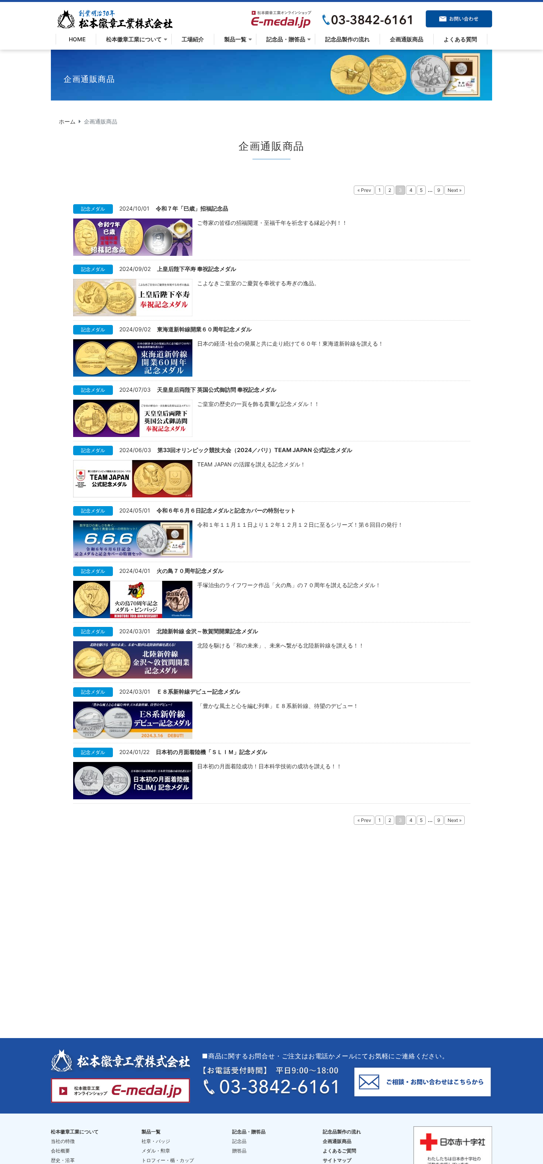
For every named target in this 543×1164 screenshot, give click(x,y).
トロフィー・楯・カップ (168, 1160)
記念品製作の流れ (347, 39)
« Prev (364, 190)
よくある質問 (460, 39)
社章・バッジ (156, 1141)
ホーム (67, 121)
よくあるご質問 (339, 1151)
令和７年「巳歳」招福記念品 (192, 208)
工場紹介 (193, 39)
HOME (76, 39)
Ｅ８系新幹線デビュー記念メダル (198, 691)
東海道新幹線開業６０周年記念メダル (204, 329)
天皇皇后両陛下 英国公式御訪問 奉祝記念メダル (216, 389)
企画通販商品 (406, 39)
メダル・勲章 (156, 1151)
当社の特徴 (63, 1141)
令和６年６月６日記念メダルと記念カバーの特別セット (226, 510)
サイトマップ (337, 1160)
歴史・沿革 (63, 1160)
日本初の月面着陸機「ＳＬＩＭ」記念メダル (211, 751)
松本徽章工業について (134, 39)
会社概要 (60, 1151)
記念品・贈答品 (285, 39)
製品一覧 (235, 39)
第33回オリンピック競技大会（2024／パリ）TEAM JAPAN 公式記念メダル (254, 450)
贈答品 (239, 1151)
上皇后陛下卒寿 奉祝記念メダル (196, 268)
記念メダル (93, 209)
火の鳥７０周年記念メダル (190, 570)
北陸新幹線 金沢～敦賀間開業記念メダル (207, 631)
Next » (455, 190)
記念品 (239, 1141)
